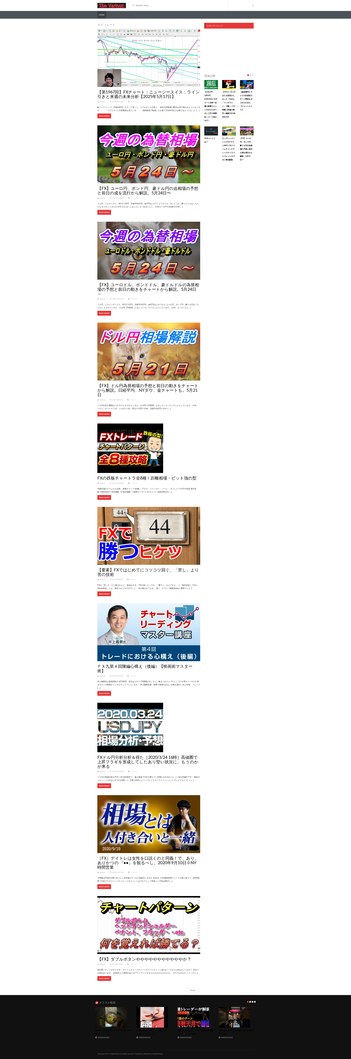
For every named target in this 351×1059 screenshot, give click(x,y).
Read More (104, 116)
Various (102, 101)
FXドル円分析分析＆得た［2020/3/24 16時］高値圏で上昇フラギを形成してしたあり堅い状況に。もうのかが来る (147, 762)
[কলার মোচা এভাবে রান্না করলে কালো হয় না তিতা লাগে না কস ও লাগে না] (113, 1017)
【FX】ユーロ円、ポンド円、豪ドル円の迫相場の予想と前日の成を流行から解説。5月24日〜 (147, 190)
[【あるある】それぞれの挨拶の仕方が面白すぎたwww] (237, 1017)
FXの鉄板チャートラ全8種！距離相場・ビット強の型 (146, 477)
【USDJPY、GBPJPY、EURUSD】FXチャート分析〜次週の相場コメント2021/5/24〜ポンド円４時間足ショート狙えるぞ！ (210, 106)
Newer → (194, 990)
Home (101, 15)
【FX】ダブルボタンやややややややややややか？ (144, 958)
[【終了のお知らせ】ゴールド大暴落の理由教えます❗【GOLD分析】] (196, 1017)
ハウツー (134, 101)
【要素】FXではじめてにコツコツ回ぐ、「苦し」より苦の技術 (148, 572)
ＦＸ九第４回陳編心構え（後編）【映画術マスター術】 (145, 668)
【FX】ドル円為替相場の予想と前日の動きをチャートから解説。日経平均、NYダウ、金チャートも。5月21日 (147, 390)
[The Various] (111, 5)
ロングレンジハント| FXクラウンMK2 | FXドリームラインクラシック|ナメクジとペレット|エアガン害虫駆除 (228, 149)
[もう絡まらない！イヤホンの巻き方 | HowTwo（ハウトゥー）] (154, 1017)
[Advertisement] (229, 50)
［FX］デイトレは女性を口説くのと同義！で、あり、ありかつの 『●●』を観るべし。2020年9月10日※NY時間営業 (148, 863)
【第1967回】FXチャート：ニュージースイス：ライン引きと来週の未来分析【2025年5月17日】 (148, 94)
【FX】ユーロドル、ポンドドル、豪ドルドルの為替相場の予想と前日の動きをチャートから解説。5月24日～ (148, 289)
